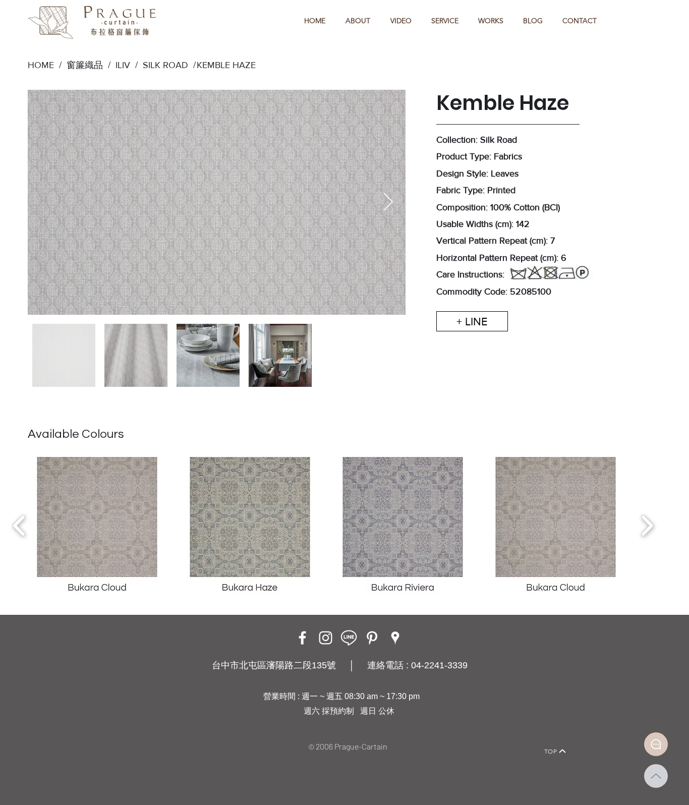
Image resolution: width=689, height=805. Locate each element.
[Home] (125, 737)
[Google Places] (395, 638)
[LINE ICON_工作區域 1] (349, 638)
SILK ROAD (163, 65)
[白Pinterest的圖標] (372, 638)
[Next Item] (388, 202)
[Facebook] (302, 638)
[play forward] (647, 525)
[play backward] (19, 525)
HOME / (45, 65)
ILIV (123, 65)
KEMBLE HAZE (226, 65)
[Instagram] (325, 638)
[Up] (656, 776)
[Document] (656, 744)
